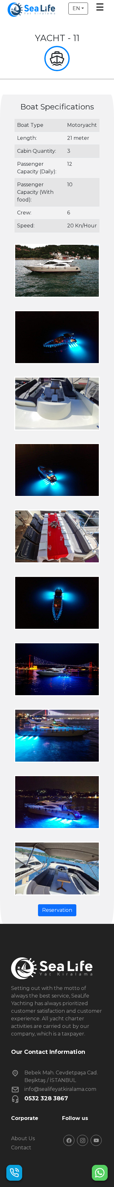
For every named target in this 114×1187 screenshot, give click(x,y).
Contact (21, 1148)
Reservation (57, 910)
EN (76, 8)
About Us (23, 1138)
